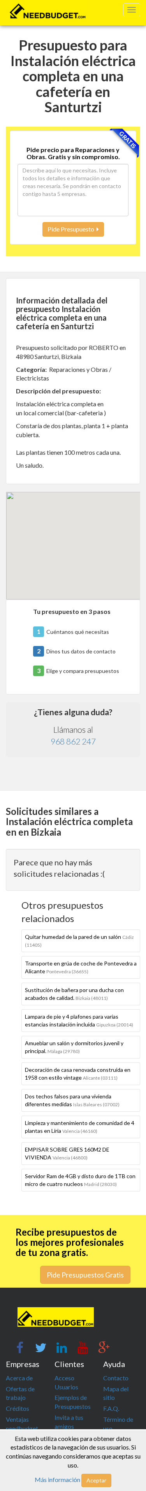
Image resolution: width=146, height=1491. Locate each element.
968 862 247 (73, 741)
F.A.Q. (111, 1408)
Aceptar (96, 1480)
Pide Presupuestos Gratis (85, 1274)
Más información (57, 1479)
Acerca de (19, 1378)
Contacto (115, 1378)
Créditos (17, 1408)
